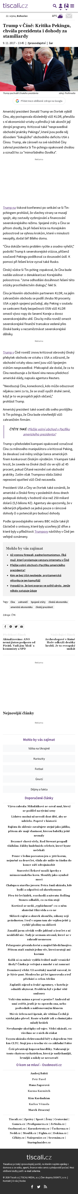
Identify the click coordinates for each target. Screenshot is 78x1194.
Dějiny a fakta (39, 789)
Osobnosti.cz (17, 1128)
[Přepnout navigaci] (60, 5)
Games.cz (18, 1124)
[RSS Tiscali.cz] (45, 1187)
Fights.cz (45, 1133)
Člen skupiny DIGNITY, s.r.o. (54, 1177)
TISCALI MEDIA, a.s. (30, 1177)
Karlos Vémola (39, 1104)
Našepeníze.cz (36, 1138)
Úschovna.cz (60, 1128)
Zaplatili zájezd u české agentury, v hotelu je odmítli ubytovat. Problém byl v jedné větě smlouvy (39, 989)
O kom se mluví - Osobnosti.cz (39, 1065)
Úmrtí (39, 779)
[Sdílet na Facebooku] (5, 626)
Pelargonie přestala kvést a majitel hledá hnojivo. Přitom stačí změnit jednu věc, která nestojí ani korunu (39, 950)
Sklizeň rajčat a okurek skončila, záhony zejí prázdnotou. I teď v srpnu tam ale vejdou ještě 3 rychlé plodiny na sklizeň (39, 921)
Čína (13, 601)
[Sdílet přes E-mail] (21, 626)
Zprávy (28, 1119)
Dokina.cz (60, 1133)
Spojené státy (38, 601)
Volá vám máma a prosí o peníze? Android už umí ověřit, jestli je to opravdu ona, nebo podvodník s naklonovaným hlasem (39, 1004)
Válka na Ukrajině (39, 748)
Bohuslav (22, 16)
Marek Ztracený (39, 1110)
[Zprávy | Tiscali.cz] (15, 5)
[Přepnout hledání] (55, 5)
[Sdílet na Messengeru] (10, 626)
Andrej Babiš (39, 1073)
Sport (39, 1119)
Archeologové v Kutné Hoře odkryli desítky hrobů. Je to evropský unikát (60, 644)
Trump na (9, 207)
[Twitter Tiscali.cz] (38, 1187)
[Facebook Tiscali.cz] (32, 1187)
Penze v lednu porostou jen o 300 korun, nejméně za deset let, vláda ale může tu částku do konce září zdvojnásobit (39, 861)
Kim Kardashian (39, 1098)
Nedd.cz (15, 1133)
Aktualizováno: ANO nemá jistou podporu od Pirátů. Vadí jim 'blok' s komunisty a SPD (19, 644)
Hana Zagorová (39, 1085)
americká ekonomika (21, 607)
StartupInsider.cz (39, 1142)
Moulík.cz (29, 1133)
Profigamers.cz (37, 1124)
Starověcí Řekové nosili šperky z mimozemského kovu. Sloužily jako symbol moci (39, 875)
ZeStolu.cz (58, 1124)
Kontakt (7, 1180)
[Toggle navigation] (72, 5)
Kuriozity (39, 758)
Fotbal (39, 769)
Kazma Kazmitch (39, 1091)
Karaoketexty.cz (38, 1128)
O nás (15, 1180)
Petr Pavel (39, 1079)
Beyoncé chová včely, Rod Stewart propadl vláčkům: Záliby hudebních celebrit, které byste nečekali (39, 846)
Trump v (8, 352)
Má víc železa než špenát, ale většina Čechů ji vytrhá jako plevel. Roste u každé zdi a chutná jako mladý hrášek (39, 1018)
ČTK (13, 615)
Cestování (61, 1119)
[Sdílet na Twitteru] (16, 626)
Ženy (49, 1119)
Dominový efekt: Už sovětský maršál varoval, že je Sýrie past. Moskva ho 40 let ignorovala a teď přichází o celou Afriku (39, 975)
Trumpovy (41, 531)
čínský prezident (44, 607)
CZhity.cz (18, 1138)
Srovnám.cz (56, 1138)
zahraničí (23, 601)
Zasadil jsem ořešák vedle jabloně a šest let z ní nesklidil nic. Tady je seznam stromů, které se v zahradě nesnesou (39, 935)
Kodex (23, 1180)
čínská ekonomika (58, 601)
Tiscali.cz (15, 1119)
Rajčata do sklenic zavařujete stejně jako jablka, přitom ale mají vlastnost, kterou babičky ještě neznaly (39, 831)
